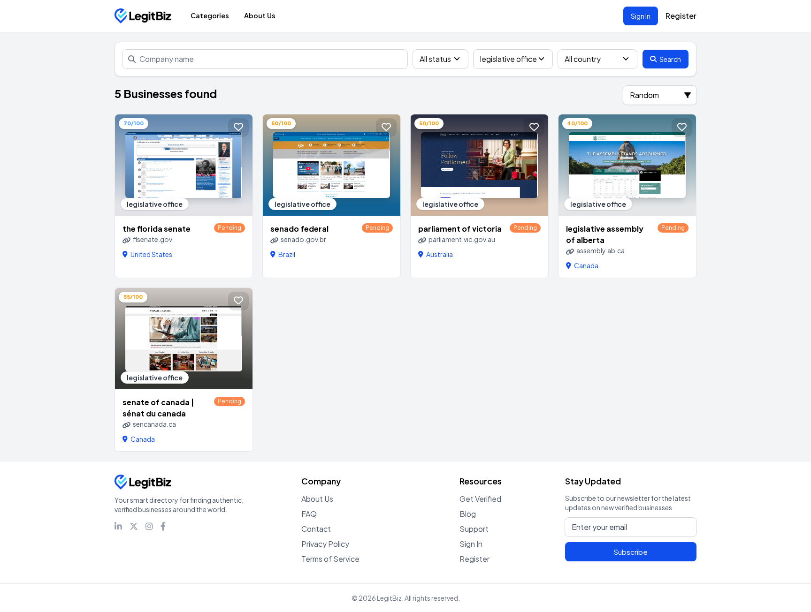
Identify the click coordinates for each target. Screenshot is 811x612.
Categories (210, 15)
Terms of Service (330, 559)
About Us (259, 15)
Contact (316, 529)
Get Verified (480, 499)
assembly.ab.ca (600, 250)
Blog (467, 514)
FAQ (309, 514)
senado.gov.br (303, 239)
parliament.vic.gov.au (461, 239)
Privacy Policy (325, 544)
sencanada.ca (154, 424)
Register (681, 16)
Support (474, 529)
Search (670, 59)
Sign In (640, 16)
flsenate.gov (152, 239)
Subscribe (631, 551)
